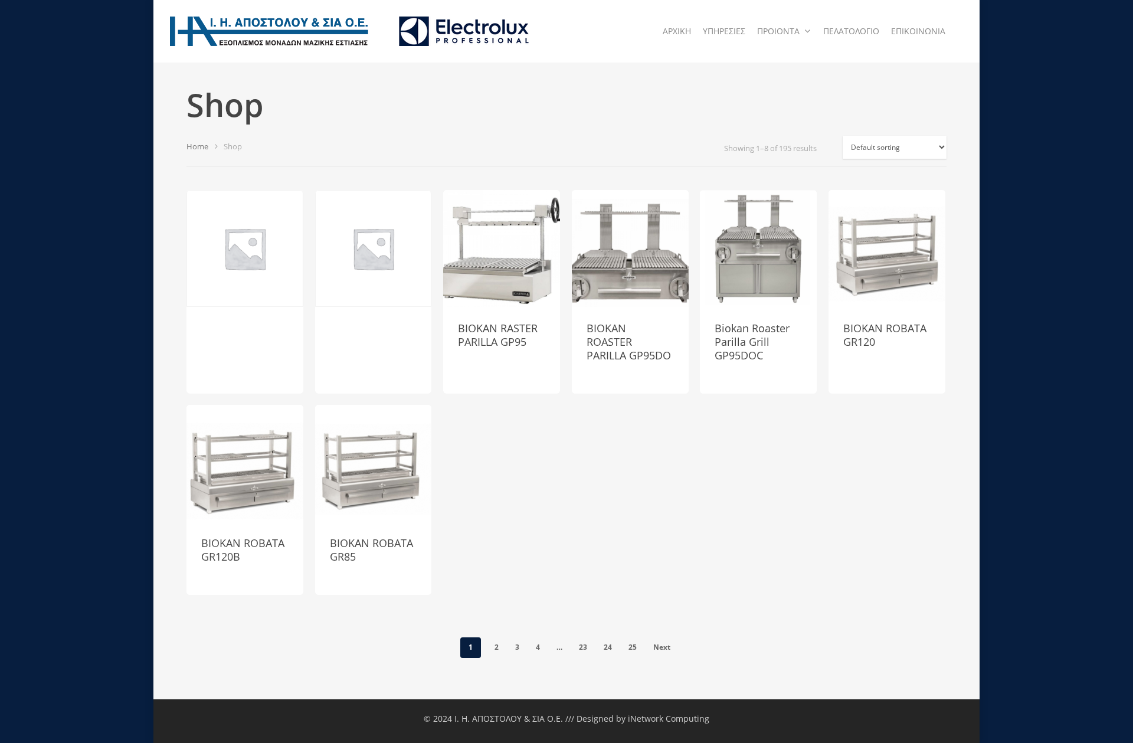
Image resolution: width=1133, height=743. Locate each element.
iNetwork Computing (668, 718)
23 (583, 647)
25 (632, 647)
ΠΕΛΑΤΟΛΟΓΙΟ (851, 31)
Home (197, 146)
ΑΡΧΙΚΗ (677, 31)
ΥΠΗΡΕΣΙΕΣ (724, 31)
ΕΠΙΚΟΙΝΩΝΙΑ (918, 31)
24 (608, 647)
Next (661, 647)
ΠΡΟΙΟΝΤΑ (778, 31)
